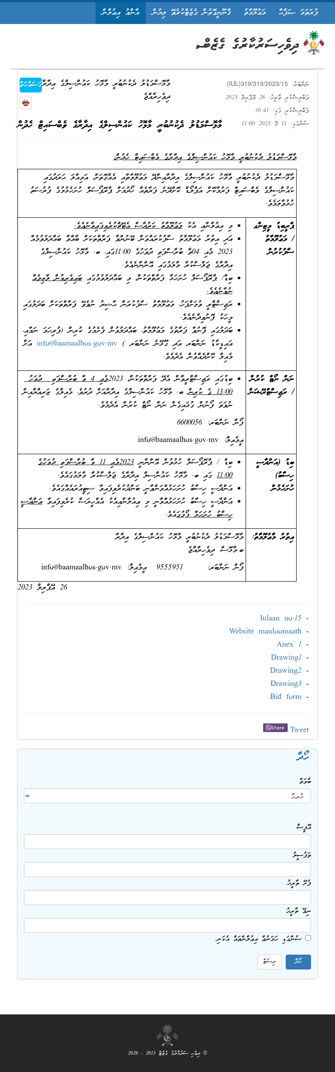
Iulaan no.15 (280, 619)
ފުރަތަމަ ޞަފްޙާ (298, 13)
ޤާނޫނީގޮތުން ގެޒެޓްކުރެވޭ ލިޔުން (191, 13)
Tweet (299, 730)
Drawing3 (285, 684)
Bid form (285, 697)
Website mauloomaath (265, 632)
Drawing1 (286, 658)
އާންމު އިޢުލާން (120, 13)
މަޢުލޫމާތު (255, 13)
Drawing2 (285, 671)
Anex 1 (289, 645)
